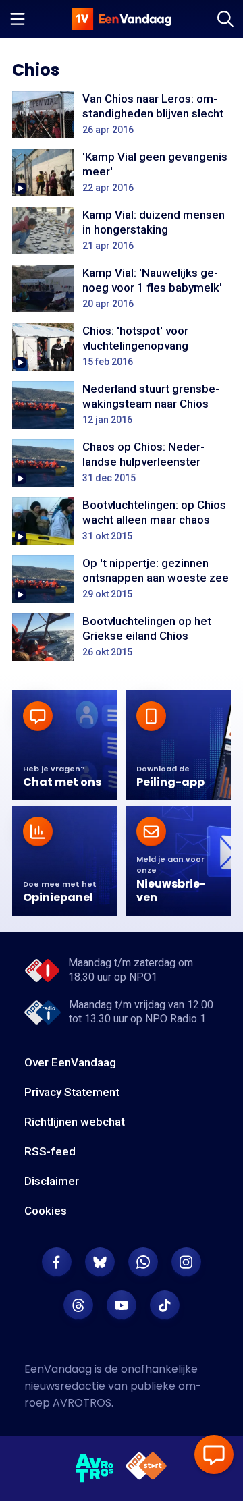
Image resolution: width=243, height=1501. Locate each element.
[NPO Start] (146, 1468)
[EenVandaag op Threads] (78, 1305)
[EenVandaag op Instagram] (186, 1262)
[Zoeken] (225, 19)
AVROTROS (82, 1403)
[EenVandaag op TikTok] (165, 1305)
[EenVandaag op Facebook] (57, 1262)
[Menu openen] (17, 19)
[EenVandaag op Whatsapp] (143, 1262)
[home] (121, 19)
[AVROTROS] (95, 1468)
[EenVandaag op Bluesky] (100, 1262)
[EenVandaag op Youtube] (121, 1305)
